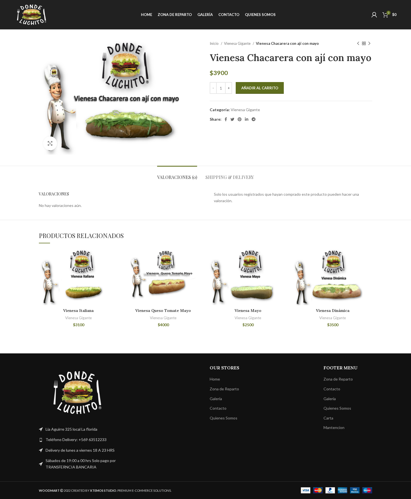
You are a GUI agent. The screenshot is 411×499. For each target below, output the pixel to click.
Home (215, 379)
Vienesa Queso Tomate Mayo (163, 310)
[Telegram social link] (253, 119)
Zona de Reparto (224, 388)
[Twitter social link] (232, 119)
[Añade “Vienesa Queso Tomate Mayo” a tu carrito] (199, 258)
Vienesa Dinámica (332, 310)
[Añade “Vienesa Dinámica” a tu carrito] (368, 258)
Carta (328, 418)
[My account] (374, 14)
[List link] (77, 440)
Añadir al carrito (259, 88)
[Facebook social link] (226, 119)
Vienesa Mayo (248, 310)
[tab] (177, 174)
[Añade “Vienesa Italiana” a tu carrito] (114, 258)
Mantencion (333, 427)
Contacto (218, 408)
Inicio (214, 43)
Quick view (114, 271)
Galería (216, 398)
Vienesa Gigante (237, 43)
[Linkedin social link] (246, 119)
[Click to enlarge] (50, 143)
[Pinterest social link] (239, 119)
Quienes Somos (223, 418)
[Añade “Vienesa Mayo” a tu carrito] (283, 258)
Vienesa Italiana (78, 310)
